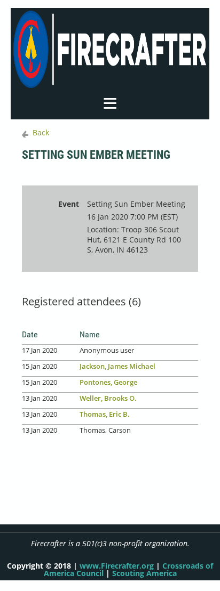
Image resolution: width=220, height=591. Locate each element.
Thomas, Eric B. (105, 414)
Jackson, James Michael (117, 366)
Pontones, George (108, 382)
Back (41, 132)
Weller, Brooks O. (108, 398)
